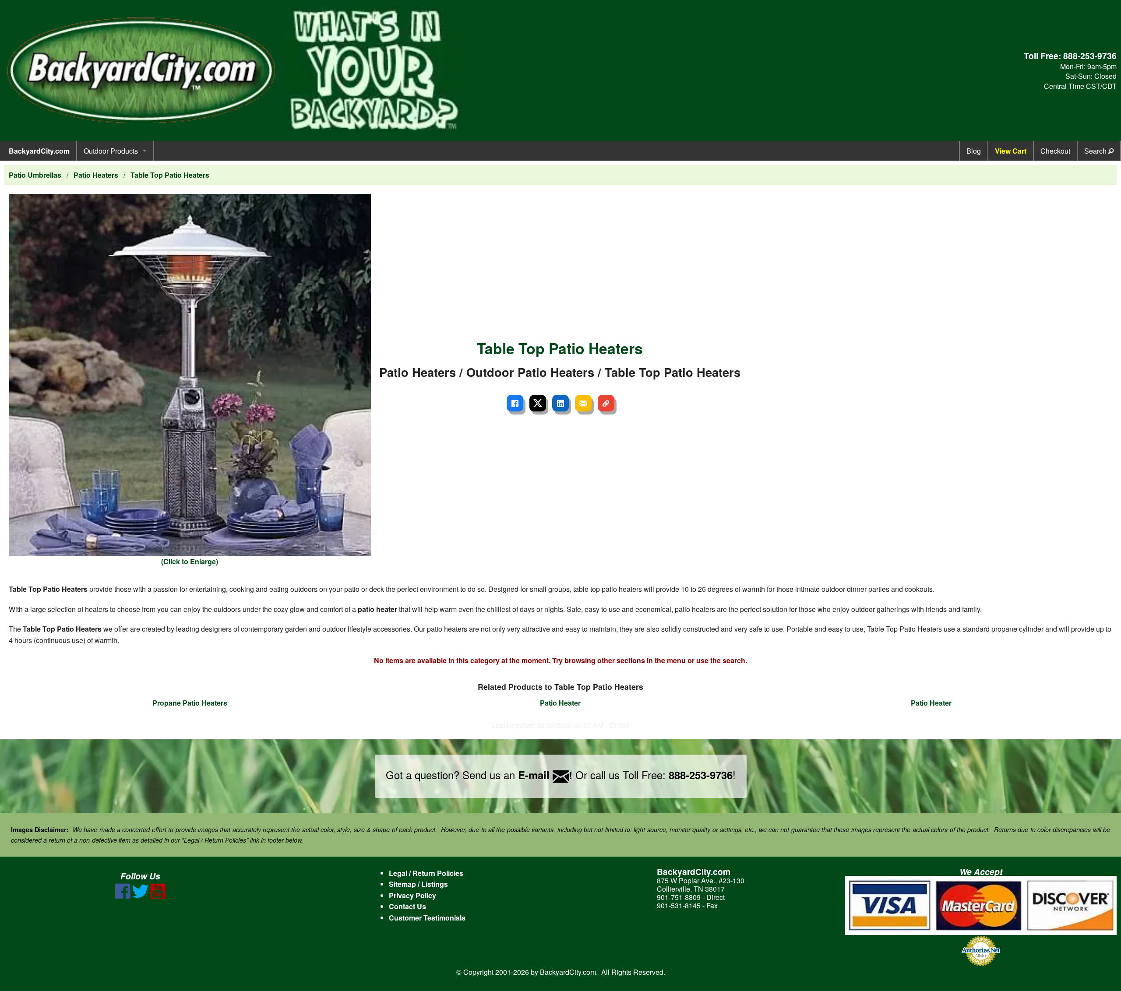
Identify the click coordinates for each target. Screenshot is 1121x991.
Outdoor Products (111, 151)
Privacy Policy (412, 895)
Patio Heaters (96, 175)
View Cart (1010, 151)
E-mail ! (545, 774)
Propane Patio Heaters (189, 703)
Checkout (1055, 151)
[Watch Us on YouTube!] (158, 896)
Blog (973, 151)
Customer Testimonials (427, 918)
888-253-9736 (1090, 55)
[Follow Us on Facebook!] (122, 896)
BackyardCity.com (39, 151)
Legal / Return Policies (426, 873)
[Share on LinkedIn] (560, 403)
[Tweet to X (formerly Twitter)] (537, 403)
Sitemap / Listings (418, 884)
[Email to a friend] (583, 403)
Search (1096, 151)
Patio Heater (560, 703)
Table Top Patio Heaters (169, 175)
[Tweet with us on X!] (140, 896)
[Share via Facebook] (515, 403)
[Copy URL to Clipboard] (606, 403)
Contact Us (407, 906)
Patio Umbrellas (35, 175)
